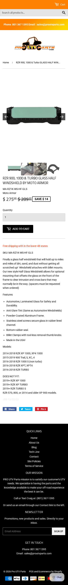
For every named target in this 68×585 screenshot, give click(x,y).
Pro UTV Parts (18, 571)
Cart (62, 4)
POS (31, 571)
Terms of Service (34, 466)
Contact (34, 456)
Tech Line (34, 451)
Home (6, 62)
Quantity (8, 210)
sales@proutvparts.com (37, 553)
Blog (34, 447)
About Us (34, 442)
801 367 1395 (38, 549)
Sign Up (58, 531)
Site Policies (34, 461)
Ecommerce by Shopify (50, 571)
